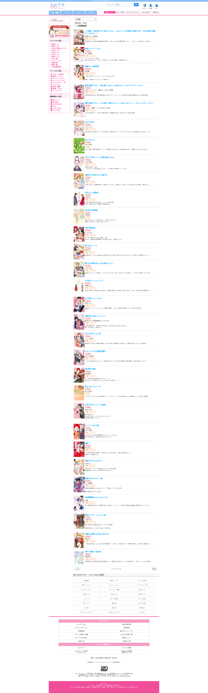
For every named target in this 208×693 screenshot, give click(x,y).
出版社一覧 (126, 641)
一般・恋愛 (54, 13)
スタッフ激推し (114, 599)
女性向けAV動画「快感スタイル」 (127, 651)
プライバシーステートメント (102, 662)
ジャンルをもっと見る (56, 93)
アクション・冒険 (114, 589)
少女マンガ (142, 589)
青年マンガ (142, 594)
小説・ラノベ (86, 603)
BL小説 (114, 608)
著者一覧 (81, 641)
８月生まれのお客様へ (57, 21)
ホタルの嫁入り (146, 12)
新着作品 (155, 12)
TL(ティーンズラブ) (86, 612)
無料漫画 (86, 580)
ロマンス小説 (142, 603)
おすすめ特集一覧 (127, 634)
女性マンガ (86, 594)
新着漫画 (81, 631)
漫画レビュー (126, 638)
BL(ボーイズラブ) (114, 612)
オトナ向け (142, 612)
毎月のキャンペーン (126, 631)
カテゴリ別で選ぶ (81, 638)
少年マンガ (114, 594)
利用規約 (90, 662)
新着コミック (114, 580)
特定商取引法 (116, 662)
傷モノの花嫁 (120, 12)
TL (67, 13)
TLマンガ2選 (142, 599)
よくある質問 (98, 658)
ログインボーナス (81, 628)
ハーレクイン (86, 599)
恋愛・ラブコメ (90, 38)
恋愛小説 (114, 603)
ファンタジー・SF (142, 585)
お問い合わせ (112, 658)
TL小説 (86, 608)
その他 (88, 146)
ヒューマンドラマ (86, 589)
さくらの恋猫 (126, 648)
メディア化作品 (141, 580)
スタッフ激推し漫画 (81, 634)
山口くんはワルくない (132, 12)
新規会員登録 (126, 624)
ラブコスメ (81, 648)
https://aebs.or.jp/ (125, 676)
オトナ (91, 13)
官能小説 (142, 608)
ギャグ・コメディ (114, 585)
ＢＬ (78, 13)
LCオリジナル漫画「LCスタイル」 (81, 651)
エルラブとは (81, 624)
